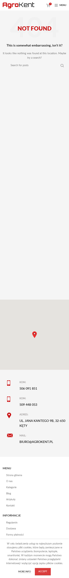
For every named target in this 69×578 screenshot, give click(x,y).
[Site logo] (18, 5)
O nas (9, 481)
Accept (42, 571)
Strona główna (14, 475)
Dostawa (11, 528)
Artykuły (10, 499)
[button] (34, 335)
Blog (8, 493)
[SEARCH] (62, 66)
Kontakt (10, 506)
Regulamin (12, 523)
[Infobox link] (36, 385)
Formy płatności (15, 535)
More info (24, 572)
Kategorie (11, 487)
